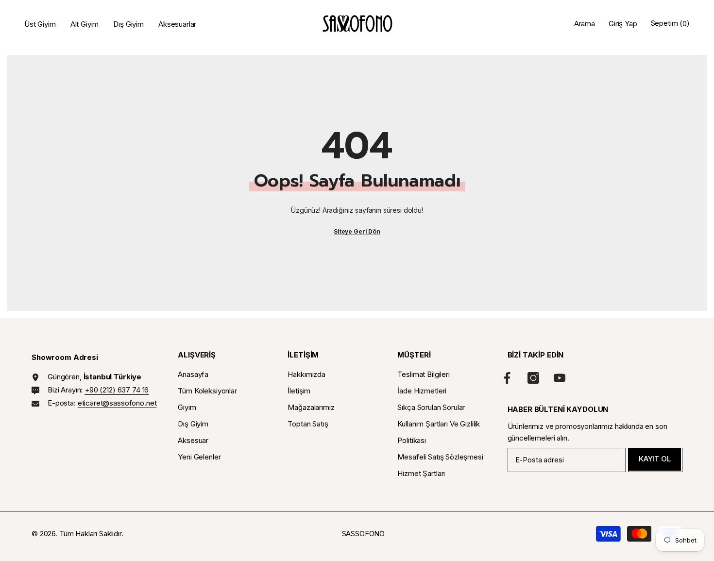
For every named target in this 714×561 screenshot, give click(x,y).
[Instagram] (533, 378)
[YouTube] (559, 378)
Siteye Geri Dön (357, 231)
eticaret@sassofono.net (117, 403)
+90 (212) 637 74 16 (117, 389)
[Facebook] (507, 378)
